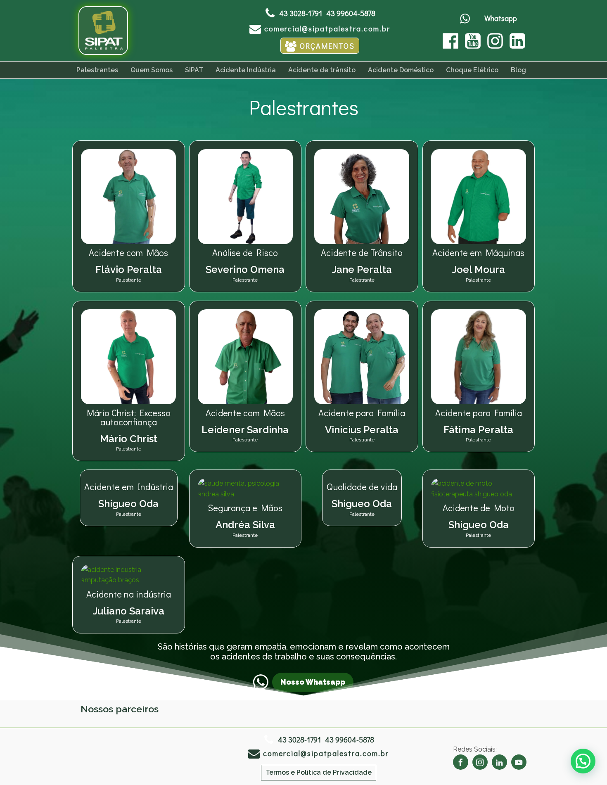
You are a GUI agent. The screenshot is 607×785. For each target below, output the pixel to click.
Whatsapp (500, 18)
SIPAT (194, 70)
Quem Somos (151, 70)
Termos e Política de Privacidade (319, 772)
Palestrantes (97, 70)
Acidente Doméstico (401, 70)
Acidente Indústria (246, 70)
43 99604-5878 (350, 13)
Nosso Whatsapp (312, 682)
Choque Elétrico (472, 70)
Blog (518, 70)
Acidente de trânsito (322, 70)
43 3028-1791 (300, 13)
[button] (319, 28)
